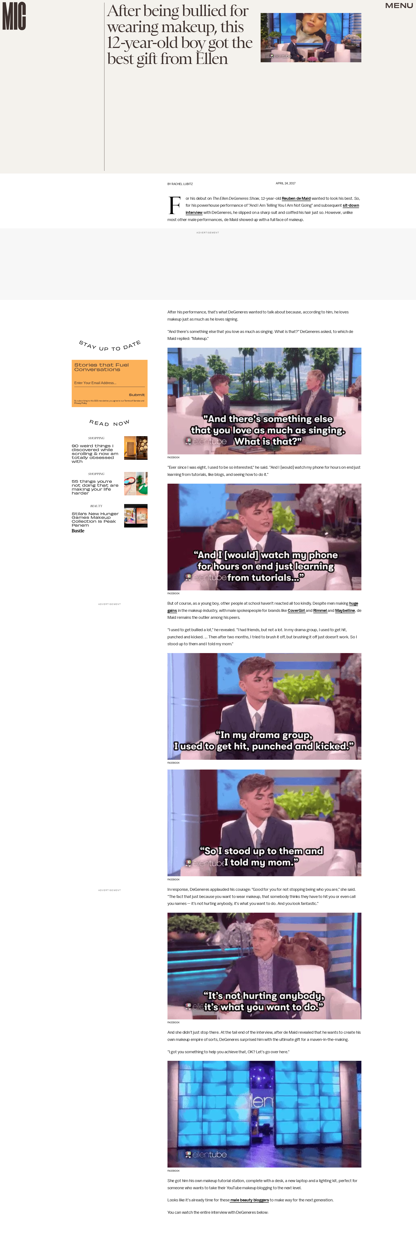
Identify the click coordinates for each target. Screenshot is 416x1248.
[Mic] (14, 16)
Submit (137, 394)
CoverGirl (297, 610)
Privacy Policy (80, 403)
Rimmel (320, 610)
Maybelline (345, 610)
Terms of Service (132, 401)
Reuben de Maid (296, 198)
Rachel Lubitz (182, 184)
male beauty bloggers (249, 1200)
